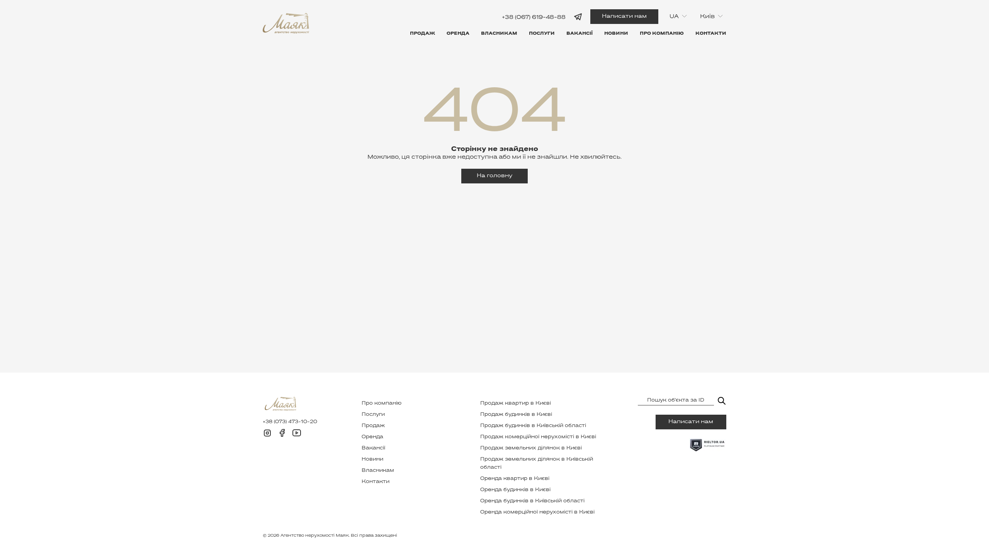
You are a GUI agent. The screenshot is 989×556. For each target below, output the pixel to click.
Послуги (542, 34)
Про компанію (662, 34)
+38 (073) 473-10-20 (290, 422)
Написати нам (624, 16)
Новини (616, 34)
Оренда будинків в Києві (515, 490)
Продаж (422, 34)
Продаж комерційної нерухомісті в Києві (538, 437)
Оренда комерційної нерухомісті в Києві (537, 512)
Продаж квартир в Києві (515, 403)
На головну (494, 175)
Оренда (458, 34)
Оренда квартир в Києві (514, 478)
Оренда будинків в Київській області (532, 501)
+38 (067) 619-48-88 (534, 17)
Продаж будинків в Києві (516, 414)
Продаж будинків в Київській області (533, 426)
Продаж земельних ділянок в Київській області (536, 463)
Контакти (710, 34)
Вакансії (579, 34)
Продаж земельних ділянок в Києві (531, 448)
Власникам (499, 34)
